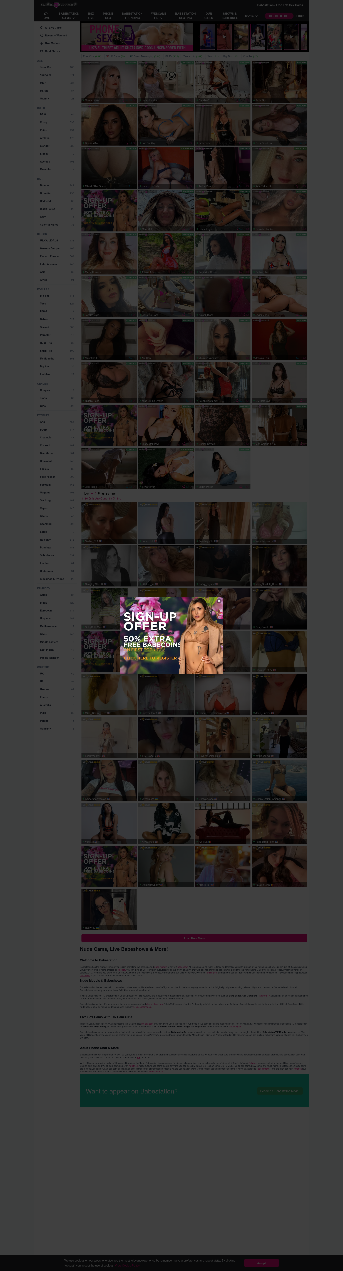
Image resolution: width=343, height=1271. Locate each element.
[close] (219, 600)
